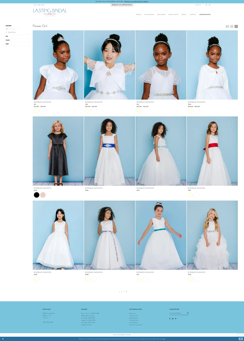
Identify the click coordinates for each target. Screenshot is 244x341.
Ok (241, 339)
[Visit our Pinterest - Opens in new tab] (175, 318)
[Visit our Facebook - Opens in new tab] (169, 318)
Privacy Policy (133, 320)
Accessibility (133, 322)
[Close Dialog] (3, 339)
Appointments (134, 318)
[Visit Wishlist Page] (206, 4)
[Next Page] (127, 291)
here (164, 339)
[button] (198, 4)
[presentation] (58, 65)
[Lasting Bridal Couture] (50, 12)
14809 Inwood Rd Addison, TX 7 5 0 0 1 (48, 316)
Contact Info (133, 315)
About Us (132, 313)
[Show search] (209, 4)
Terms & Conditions (135, 325)
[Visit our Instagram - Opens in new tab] (172, 318)
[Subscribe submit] (188, 313)
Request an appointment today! (136, 1)
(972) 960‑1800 (48, 322)
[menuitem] (39, 4)
